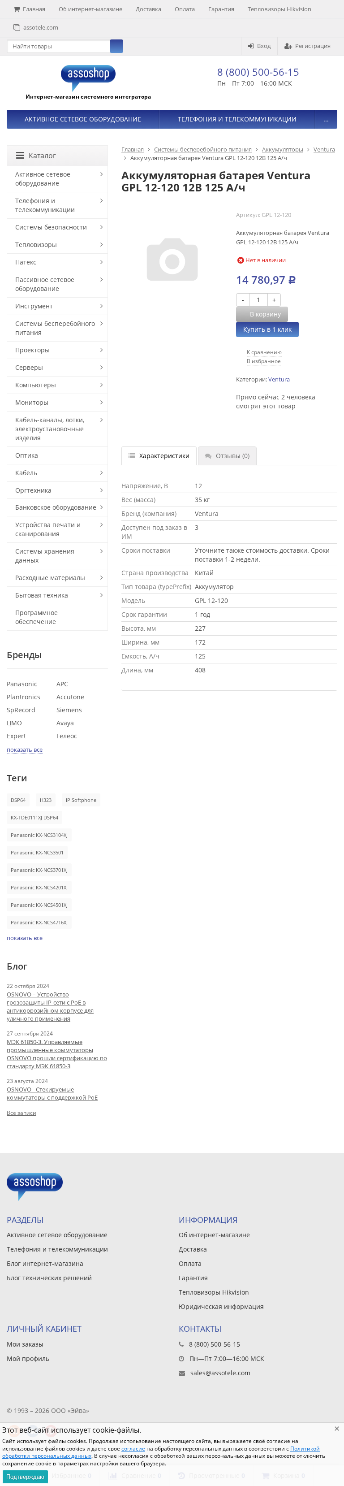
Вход (264, 46)
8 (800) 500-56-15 (258, 71)
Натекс (25, 262)
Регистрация (313, 46)
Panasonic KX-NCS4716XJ (39, 922)
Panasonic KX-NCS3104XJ (39, 835)
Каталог (42, 155)
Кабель (26, 472)
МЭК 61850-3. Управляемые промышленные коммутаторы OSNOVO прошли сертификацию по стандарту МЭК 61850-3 (57, 1054)
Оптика (26, 455)
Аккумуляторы (282, 149)
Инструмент (34, 306)
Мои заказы (25, 1344)
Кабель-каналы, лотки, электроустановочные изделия (49, 429)
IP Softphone (81, 800)
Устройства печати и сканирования (48, 529)
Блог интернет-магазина (45, 1263)
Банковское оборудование (55, 507)
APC (62, 684)
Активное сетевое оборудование (83, 119)
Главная (34, 9)
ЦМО (14, 723)
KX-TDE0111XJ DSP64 (34, 817)
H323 (46, 800)
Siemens (69, 710)
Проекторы (32, 350)
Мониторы (31, 402)
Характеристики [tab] (164, 455)
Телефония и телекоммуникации (237, 119)
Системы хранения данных (44, 555)
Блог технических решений (49, 1278)
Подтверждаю (25, 1476)
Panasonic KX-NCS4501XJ (39, 904)
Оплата (185, 9)
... (326, 119)
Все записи (21, 1113)
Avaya (65, 723)
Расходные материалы (50, 577)
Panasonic (22, 684)
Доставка (148, 9)
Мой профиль (28, 1358)
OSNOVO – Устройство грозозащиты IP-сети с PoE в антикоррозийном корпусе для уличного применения (50, 1006)
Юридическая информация (221, 1306)
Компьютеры (35, 385)
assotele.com (40, 27)
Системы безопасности (51, 227)
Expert (16, 736)
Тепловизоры (36, 244)
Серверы (29, 367)
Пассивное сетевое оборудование (44, 284)
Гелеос (66, 736)
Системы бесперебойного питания (203, 149)
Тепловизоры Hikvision (279, 9)
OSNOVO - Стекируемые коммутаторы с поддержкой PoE (52, 1093)
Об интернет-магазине (90, 9)
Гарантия (221, 9)
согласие (133, 1448)
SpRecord (21, 710)
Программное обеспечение (36, 617)
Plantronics (23, 697)
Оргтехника (33, 490)
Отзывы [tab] (232, 455)
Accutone (70, 697)
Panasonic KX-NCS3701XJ (39, 869)
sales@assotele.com (220, 1373)
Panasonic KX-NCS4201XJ (39, 887)
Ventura (324, 149)
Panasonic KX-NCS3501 (37, 852)
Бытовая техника (41, 595)
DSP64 (18, 800)
